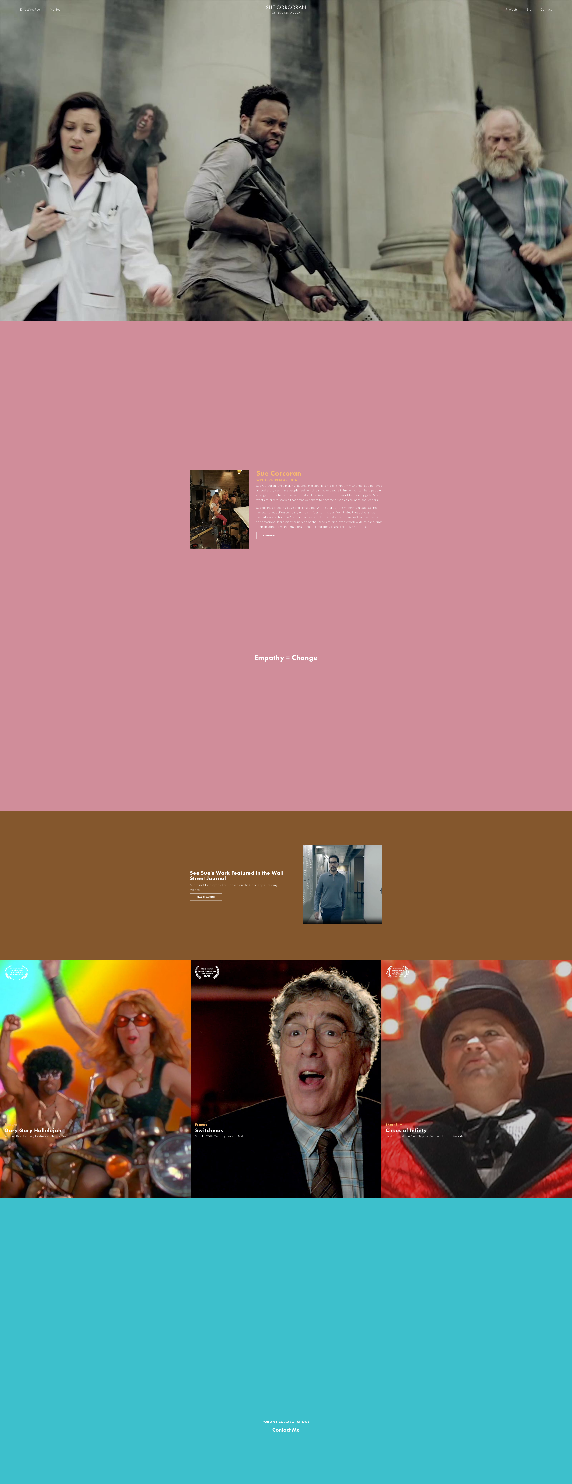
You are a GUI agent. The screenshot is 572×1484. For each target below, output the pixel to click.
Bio (529, 9)
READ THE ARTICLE (206, 896)
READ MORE (269, 535)
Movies (55, 9)
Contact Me (286, 1429)
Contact (546, 9)
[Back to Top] (567, 1480)
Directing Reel (30, 9)
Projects (512, 9)
